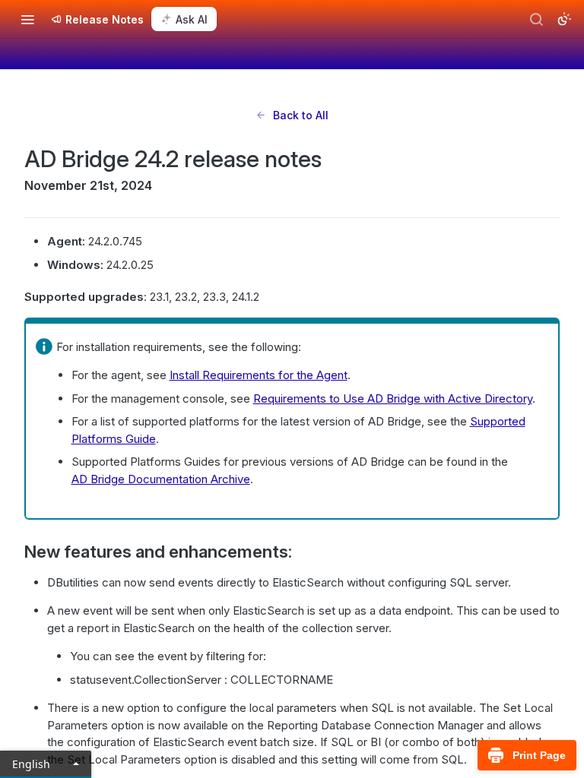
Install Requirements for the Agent (259, 375)
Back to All (300, 115)
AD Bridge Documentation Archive (160, 479)
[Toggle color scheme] (564, 19)
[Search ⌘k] (536, 19)
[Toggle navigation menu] (27, 19)
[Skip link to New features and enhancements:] (14, 551)
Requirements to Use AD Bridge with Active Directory (392, 398)
